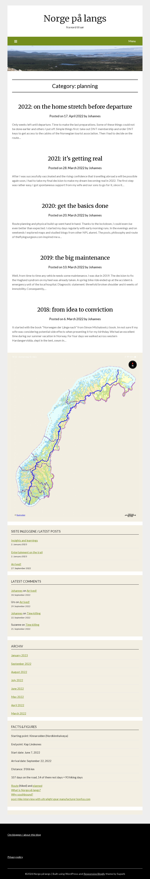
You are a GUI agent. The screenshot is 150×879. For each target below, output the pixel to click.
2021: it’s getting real (75, 158)
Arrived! (16, 564)
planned (37, 785)
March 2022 (18, 713)
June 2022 (17, 688)
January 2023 (19, 655)
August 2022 (19, 672)
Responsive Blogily (94, 873)
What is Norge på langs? (26, 790)
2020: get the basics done (75, 205)
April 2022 (17, 705)
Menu (132, 41)
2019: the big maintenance (75, 257)
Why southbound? (22, 794)
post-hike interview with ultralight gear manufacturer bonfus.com (50, 799)
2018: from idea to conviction (75, 309)
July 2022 (17, 680)
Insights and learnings (24, 540)
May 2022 (17, 696)
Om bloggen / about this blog (24, 834)
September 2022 (21, 663)
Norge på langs (75, 18)
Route (15, 785)
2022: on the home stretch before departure (75, 106)
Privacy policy (15, 857)
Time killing (34, 613)
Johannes (94, 116)
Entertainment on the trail (27, 552)
